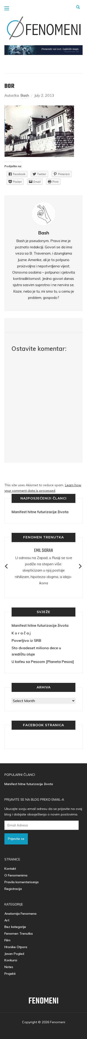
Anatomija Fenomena (20, 913)
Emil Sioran (43, 550)
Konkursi (10, 960)
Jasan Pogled (14, 954)
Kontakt (10, 868)
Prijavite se (16, 839)
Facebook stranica (43, 725)
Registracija (13, 889)
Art (6, 920)
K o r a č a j (21, 633)
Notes (8, 967)
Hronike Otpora (15, 947)
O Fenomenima (15, 875)
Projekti (10, 974)
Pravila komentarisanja (21, 882)
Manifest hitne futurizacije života (40, 511)
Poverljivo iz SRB (26, 640)
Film (7, 940)
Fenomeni (44, 1001)
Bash (24, 95)
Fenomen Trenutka (18, 933)
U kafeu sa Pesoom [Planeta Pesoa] (43, 661)
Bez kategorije (15, 927)
